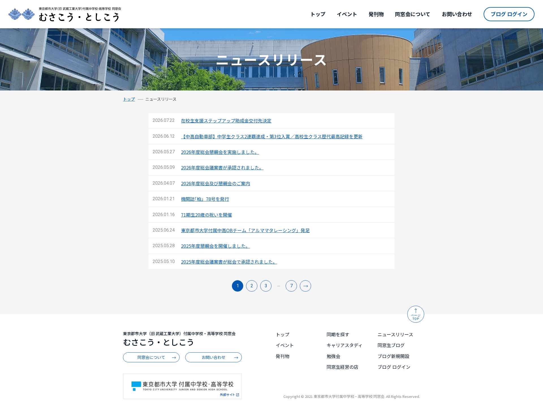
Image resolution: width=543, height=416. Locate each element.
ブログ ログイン (509, 14)
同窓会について (412, 14)
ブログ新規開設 (393, 356)
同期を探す (338, 334)
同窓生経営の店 (342, 367)
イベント (347, 14)
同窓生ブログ (391, 345)
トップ (318, 14)
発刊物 (376, 14)
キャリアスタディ (345, 345)
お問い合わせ (457, 14)
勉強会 (333, 356)
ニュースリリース (395, 334)
